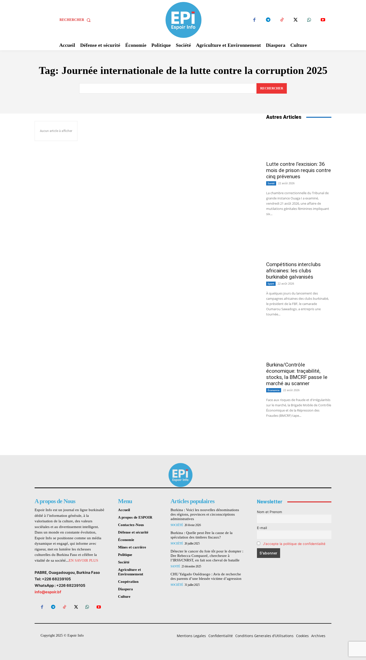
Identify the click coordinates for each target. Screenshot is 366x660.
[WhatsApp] (309, 20)
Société (177, 525)
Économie (274, 390)
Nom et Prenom (269, 512)
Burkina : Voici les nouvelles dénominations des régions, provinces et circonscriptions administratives (205, 514)
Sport (271, 283)
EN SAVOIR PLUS (83, 560)
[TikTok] (281, 20)
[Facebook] (254, 20)
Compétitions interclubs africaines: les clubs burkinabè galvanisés (293, 270)
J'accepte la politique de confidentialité (294, 544)
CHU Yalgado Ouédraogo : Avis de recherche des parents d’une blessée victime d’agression (206, 576)
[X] (295, 20)
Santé (271, 183)
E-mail (262, 528)
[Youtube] (322, 20)
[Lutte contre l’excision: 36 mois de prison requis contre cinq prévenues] (298, 141)
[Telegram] (268, 20)
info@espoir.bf (48, 592)
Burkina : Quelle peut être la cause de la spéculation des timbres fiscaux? (202, 535)
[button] (76, 20)
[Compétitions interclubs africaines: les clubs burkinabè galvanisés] (298, 242)
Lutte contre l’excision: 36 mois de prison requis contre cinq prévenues (298, 170)
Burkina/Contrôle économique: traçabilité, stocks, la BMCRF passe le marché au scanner (296, 374)
